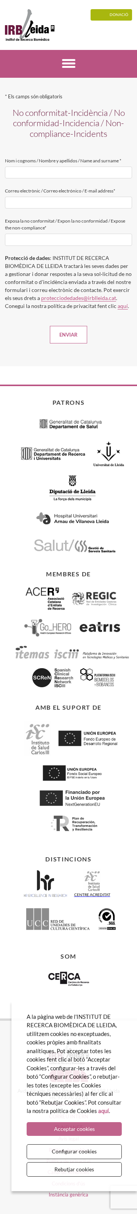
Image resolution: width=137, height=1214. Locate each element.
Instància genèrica (68, 1195)
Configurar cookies (74, 1151)
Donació (119, 14)
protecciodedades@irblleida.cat (78, 298)
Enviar (68, 335)
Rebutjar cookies (74, 1169)
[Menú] (68, 64)
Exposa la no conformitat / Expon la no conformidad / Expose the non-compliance (65, 224)
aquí (123, 306)
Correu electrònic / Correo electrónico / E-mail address (60, 191)
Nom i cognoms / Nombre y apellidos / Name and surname (63, 161)
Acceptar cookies (74, 1129)
